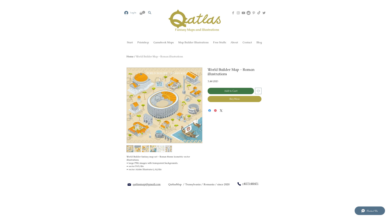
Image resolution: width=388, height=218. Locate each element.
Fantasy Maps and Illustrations (197, 30)
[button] (142, 13)
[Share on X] (221, 110)
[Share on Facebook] (209, 110)
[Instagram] (238, 13)
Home (130, 56)
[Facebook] (233, 13)
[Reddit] (249, 13)
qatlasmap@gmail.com (147, 184)
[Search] (150, 13)
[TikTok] (259, 13)
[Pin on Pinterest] (215, 110)
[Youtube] (243, 13)
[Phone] (239, 184)
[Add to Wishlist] (258, 91)
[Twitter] (264, 13)
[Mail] (129, 185)
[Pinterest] (254, 13)
